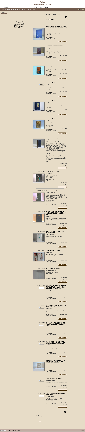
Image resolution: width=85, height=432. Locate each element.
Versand (46, 7)
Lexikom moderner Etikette (53, 268)
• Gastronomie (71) (17, 22)
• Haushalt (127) (17, 25)
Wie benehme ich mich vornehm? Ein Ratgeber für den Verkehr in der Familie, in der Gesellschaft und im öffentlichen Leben (56, 213)
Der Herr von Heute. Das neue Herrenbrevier (53, 64)
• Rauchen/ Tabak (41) (18, 27)
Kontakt (37, 7)
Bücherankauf (42, 7)
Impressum (19, 430)
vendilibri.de (83, 430)
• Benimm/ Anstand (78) (18, 20)
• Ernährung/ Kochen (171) (18, 21)
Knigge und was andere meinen (54, 378)
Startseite (33, 7)
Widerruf (10, 430)
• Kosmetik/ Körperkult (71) (19, 26)
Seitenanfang (49, 421)
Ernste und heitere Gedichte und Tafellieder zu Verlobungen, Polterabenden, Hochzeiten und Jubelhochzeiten (54, 138)
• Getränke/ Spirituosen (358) (19, 24)
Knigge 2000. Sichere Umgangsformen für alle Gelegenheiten (56, 394)
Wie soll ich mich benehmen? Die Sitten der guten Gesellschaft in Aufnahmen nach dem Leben (56, 27)
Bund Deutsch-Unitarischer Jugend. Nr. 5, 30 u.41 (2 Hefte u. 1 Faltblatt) (56, 306)
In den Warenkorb (62, 41)
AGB (7, 430)
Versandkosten (50, 37)
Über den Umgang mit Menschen (54, 82)
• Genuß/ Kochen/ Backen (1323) (19, 23)
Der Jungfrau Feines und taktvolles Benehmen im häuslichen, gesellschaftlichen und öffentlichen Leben (56, 46)
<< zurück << (16, 19)
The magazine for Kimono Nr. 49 (54, 250)
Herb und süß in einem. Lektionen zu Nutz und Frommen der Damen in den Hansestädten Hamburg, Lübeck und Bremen (55, 343)
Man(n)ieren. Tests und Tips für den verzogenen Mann (55, 232)
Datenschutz (14, 430)
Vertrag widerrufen (3, 430)
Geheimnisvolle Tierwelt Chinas (54, 171)
